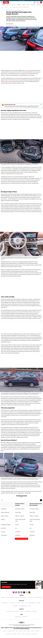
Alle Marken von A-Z (5, 602)
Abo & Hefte (34, 611)
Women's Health (34, 633)
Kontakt (18, 602)
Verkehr (28, 4)
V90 (17, 79)
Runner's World (28, 633)
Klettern (32, 630)
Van (14, 4)
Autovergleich (17, 597)
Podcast (8, 597)
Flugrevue (28, 630)
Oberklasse (3, 4)
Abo (41, 2)
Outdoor (19, 633)
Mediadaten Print (25, 616)
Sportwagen (8, 4)
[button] (21, 39)
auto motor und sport (10, 611)
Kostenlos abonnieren (6, 586)
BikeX (17, 630)
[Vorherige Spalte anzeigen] (2, 500)
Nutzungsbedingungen (31, 602)
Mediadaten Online (18, 616)
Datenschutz (38, 602)
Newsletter (12, 597)
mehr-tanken (37, 630)
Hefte (20, 0)
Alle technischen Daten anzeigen (21, 538)
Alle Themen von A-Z (12, 602)
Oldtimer (24, 4)
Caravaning (20, 630)
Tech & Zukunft (33, 4)
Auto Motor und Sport (11, 630)
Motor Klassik (17, 611)
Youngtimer (22, 611)
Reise (12, 4)
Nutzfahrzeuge (19, 4)
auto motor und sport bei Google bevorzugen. (30, 106)
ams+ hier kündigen (30, 597)
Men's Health (8, 633)
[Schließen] (40, 104)
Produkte (23, 0)
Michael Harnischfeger (9, 23)
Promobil (23, 633)
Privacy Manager (15, 605)
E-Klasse (30, 70)
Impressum (22, 602)
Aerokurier (5, 630)
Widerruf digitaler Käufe (38, 597)
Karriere (29, 605)
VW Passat (10, 81)
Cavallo (25, 630)
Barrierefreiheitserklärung (23, 605)
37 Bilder (40, 48)
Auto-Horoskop (39, 4)
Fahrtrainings (3, 597)
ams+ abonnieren (23, 597)
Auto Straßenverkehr (28, 611)
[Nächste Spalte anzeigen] (41, 500)
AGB (26, 602)
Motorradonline (14, 633)
